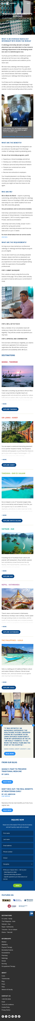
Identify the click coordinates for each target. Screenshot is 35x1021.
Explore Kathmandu (11, 632)
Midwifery (5, 944)
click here (4, 237)
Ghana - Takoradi (7, 932)
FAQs (3, 987)
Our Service (6, 796)
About (4, 973)
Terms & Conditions (8, 1004)
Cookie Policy (6, 1007)
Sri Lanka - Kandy (7, 919)
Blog (3, 981)
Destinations (7, 915)
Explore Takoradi (10, 409)
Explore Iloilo (8, 687)
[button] (32, 3)
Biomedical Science (7, 950)
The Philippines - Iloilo (8, 921)
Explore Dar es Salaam (12, 520)
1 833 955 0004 (6, 999)
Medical (4, 942)
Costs (3, 976)
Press (3, 984)
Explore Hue (8, 576)
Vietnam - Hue (6, 924)
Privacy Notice (6, 1010)
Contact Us (6, 996)
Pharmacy (5, 955)
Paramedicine (6, 953)
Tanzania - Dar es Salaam (9, 929)
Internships (6, 939)
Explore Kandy (9, 465)
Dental (4, 961)
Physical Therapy (7, 947)
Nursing (4, 963)
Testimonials (6, 979)
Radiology (5, 958)
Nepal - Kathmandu (8, 927)
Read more (10, 753)
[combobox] (17, 857)
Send (17, 885)
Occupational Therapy (8, 966)
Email (3, 1002)
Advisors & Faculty (7, 989)
